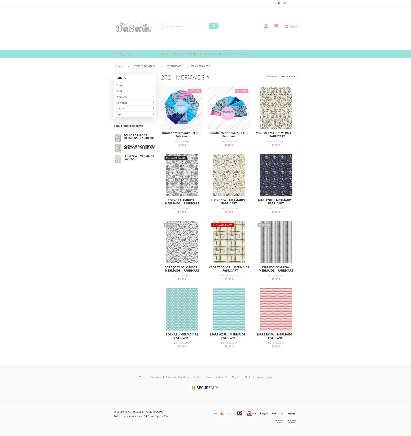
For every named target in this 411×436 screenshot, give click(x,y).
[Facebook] (279, 3)
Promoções (207, 54)
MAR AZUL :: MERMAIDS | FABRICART (276, 201)
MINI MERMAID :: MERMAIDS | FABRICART (276, 134)
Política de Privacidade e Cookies (183, 377)
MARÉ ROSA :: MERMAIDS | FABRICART (276, 335)
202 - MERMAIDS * (185, 77)
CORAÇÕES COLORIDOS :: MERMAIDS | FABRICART (140, 147)
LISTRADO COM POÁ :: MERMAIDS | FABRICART (276, 268)
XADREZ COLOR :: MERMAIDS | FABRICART (229, 268)
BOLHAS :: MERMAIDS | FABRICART (182, 335)
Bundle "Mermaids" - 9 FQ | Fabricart (182, 134)
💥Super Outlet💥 (184, 54)
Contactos (243, 54)
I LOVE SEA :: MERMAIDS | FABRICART (140, 157)
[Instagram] (285, 3)
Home (164, 54)
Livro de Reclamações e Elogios (223, 377)
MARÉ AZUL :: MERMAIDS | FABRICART (229, 335)
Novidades (225, 54)
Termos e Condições (150, 377)
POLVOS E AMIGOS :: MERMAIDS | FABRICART (139, 136)
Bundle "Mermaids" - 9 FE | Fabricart (229, 134)
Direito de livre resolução (258, 377)
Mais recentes (287, 76)
